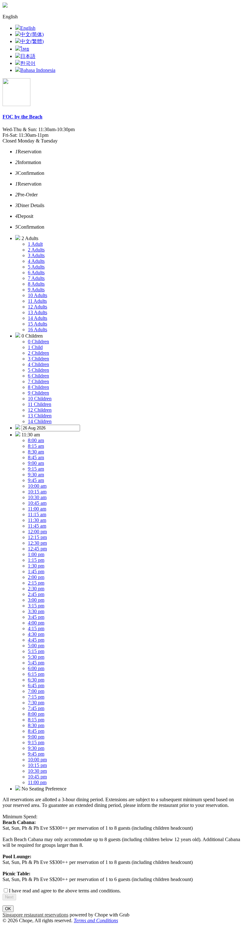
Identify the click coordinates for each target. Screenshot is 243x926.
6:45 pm (36, 685)
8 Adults (36, 284)
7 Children (38, 381)
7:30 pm (36, 702)
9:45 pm (36, 754)
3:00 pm (36, 600)
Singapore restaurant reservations (35, 914)
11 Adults (37, 301)
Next (9, 897)
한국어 (27, 63)
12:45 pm (37, 548)
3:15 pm (36, 605)
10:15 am (37, 491)
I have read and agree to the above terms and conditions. (65, 890)
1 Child (35, 347)
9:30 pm (36, 748)
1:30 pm (36, 565)
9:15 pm (36, 742)
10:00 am (37, 486)
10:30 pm (37, 771)
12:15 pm (37, 537)
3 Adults (36, 255)
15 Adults (37, 324)
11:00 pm (37, 782)
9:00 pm (36, 736)
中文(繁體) (32, 41)
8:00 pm (36, 714)
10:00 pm (37, 759)
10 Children (40, 398)
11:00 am (37, 508)
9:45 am (36, 480)
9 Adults (36, 289)
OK (8, 908)
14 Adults (37, 318)
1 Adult (35, 244)
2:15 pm (36, 583)
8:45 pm (36, 731)
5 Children (38, 370)
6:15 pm (36, 674)
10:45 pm (37, 776)
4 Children (38, 364)
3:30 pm (36, 611)
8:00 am (36, 440)
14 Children (40, 421)
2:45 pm (36, 594)
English (27, 28)
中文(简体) (32, 34)
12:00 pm (37, 531)
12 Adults (37, 306)
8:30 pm (36, 725)
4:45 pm (36, 640)
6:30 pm (36, 679)
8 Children (38, 387)
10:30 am (37, 497)
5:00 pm (36, 645)
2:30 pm (36, 588)
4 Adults (36, 261)
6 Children (38, 375)
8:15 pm (36, 719)
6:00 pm (36, 668)
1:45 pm (36, 571)
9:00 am (36, 463)
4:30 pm (36, 634)
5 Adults (36, 267)
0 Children (38, 341)
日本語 (27, 56)
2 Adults (36, 249)
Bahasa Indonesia (37, 70)
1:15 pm (36, 560)
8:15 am (36, 446)
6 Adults (36, 272)
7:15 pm (36, 697)
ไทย (24, 49)
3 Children (38, 358)
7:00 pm (36, 691)
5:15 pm (36, 651)
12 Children (40, 410)
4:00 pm (36, 622)
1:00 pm (36, 554)
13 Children (40, 415)
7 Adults (36, 278)
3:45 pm (36, 617)
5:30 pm (36, 657)
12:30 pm (37, 543)
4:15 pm (36, 628)
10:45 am (37, 503)
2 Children (38, 353)
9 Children (38, 393)
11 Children (39, 404)
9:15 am (36, 469)
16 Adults (37, 329)
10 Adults (37, 295)
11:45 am (37, 526)
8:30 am (36, 451)
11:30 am (37, 520)
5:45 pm (36, 662)
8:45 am (36, 457)
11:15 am (37, 514)
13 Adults (37, 312)
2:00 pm (36, 577)
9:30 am (36, 474)
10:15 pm (37, 765)
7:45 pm (36, 708)
